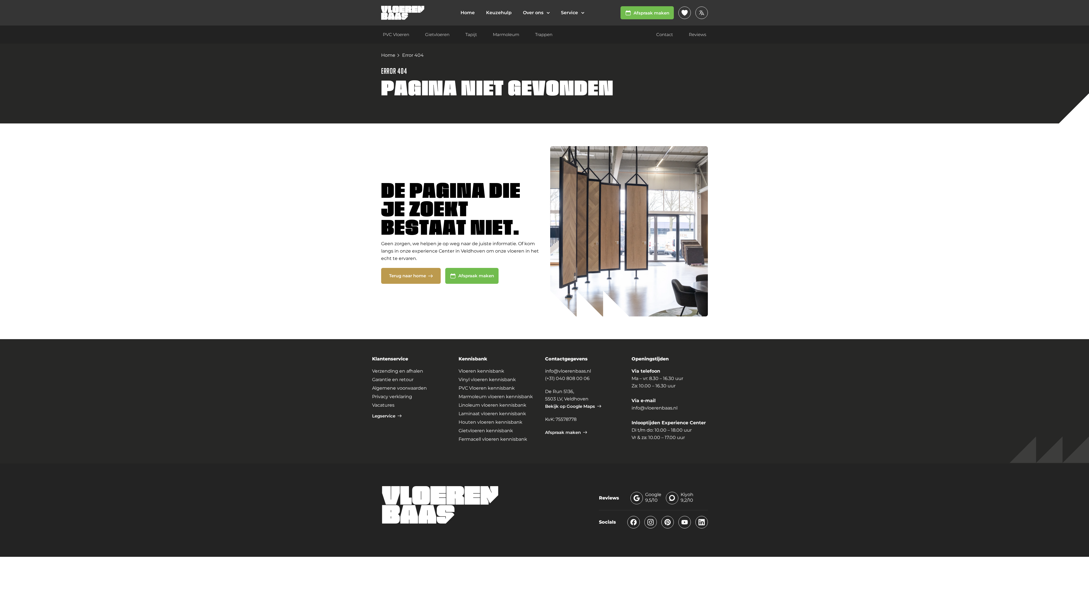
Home (388, 55)
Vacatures (383, 405)
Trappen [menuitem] (543, 34)
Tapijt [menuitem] (471, 34)
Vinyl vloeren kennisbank (487, 379)
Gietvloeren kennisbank (486, 430)
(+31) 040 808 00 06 (567, 378)
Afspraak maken (651, 13)
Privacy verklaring (392, 396)
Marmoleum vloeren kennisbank (496, 396)
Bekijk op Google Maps (570, 406)
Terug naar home (407, 275)
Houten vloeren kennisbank (490, 422)
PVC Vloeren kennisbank (487, 388)
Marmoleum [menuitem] (506, 34)
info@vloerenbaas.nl (568, 371)
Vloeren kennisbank (481, 371)
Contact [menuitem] (664, 34)
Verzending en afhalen (397, 371)
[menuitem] (536, 12)
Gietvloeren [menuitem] (437, 34)
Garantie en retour (392, 379)
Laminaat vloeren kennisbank (492, 413)
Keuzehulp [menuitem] (499, 12)
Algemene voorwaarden (399, 388)
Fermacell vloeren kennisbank (493, 439)
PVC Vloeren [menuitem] (396, 34)
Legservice (383, 416)
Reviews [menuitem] (697, 34)
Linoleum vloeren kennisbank (492, 405)
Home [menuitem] (468, 12)
